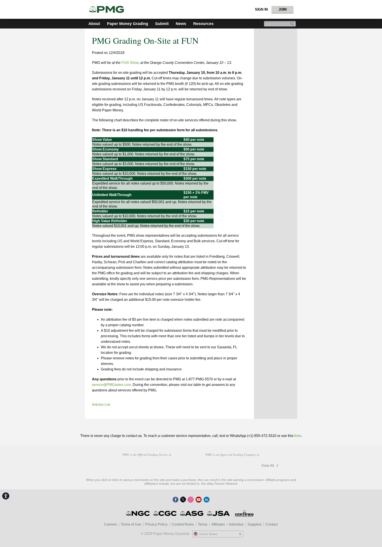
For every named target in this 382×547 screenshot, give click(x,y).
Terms (202, 524)
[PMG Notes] (108, 9)
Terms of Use (131, 524)
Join (283, 9)
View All (268, 465)
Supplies (255, 524)
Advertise (236, 524)
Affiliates (218, 524)
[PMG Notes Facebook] (175, 499)
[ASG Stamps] (192, 513)
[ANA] (115, 465)
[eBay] (215, 465)
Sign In (261, 9)
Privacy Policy (156, 524)
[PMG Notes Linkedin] (206, 499)
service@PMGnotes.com (111, 385)
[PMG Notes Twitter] (183, 499)
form (297, 436)
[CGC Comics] (165, 513)
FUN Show (130, 63)
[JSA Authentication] (218, 513)
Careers (110, 524)
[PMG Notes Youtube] (198, 499)
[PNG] (146, 465)
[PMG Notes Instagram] (190, 499)
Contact (271, 524)
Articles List (101, 404)
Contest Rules (183, 524)
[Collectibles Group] (244, 513)
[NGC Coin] (138, 513)
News (181, 23)
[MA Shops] (243, 465)
